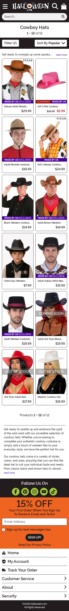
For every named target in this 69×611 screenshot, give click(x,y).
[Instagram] (34, 491)
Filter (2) (10, 43)
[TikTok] (53, 491)
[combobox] (30, 16)
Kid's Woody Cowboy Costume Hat (49, 164)
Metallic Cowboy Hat (49, 397)
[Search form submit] (63, 16)
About (7, 587)
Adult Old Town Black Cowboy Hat (49, 339)
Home (13, 553)
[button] (64, 6)
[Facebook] (16, 491)
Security (9, 596)
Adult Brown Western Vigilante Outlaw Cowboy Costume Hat (49, 223)
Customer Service (18, 578)
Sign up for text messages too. (29, 529)
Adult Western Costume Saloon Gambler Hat (17, 339)
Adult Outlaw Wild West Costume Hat (51, 281)
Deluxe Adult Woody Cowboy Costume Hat (16, 106)
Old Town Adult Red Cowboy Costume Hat (16, 397)
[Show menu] (5, 6)
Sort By (48, 43)
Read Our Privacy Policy (34, 545)
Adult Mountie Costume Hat (16, 164)
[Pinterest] (25, 491)
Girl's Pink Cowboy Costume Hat (48, 106)
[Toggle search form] (55, 6)
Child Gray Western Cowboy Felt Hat (14, 281)
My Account (18, 561)
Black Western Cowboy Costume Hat (17, 223)
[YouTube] (44, 491)
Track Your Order (22, 570)
